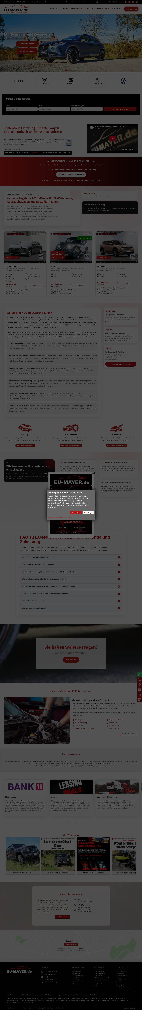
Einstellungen (88, 513)
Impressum (68, 517)
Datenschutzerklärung (55, 517)
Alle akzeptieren (76, 513)
